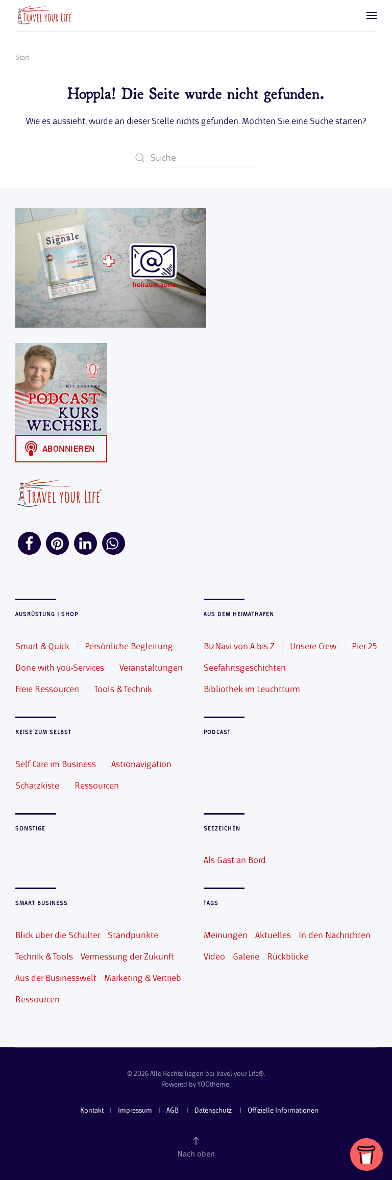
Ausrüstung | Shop (46, 614)
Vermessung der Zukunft (127, 956)
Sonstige (30, 828)
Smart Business (41, 903)
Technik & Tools (44, 956)
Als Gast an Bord (235, 860)
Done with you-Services (59, 667)
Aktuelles (273, 935)
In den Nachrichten (335, 935)
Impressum (135, 1110)
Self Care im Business (55, 764)
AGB (173, 1110)
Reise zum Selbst (43, 732)
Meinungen (226, 935)
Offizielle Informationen (283, 1110)
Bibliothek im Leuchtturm (252, 689)
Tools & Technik (123, 689)
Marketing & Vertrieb (142, 978)
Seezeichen (222, 828)
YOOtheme (213, 1084)
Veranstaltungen (151, 667)
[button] (371, 15)
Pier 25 (364, 646)
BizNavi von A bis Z (239, 646)
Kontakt (92, 1110)
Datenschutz (213, 1110)
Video (214, 956)
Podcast (217, 732)
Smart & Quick (42, 646)
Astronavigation (141, 764)
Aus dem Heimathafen (239, 614)
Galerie (246, 956)
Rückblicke (287, 956)
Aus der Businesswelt (55, 978)
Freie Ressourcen (47, 689)
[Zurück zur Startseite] (43, 15)
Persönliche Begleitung (129, 646)
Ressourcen (97, 785)
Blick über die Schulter (57, 935)
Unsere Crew (313, 646)
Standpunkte (133, 935)
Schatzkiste (37, 785)
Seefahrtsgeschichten (245, 667)
